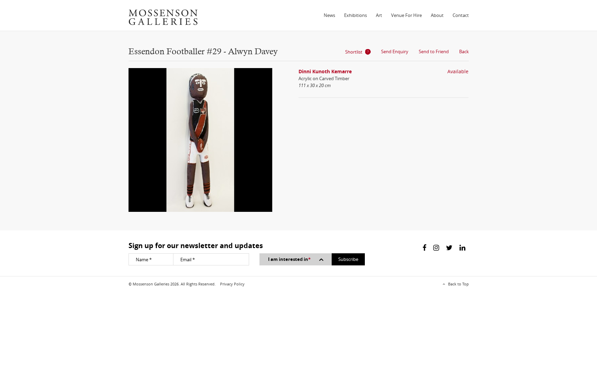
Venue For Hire (406, 15)
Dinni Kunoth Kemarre (325, 71)
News (329, 15)
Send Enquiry (394, 51)
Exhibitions (355, 15)
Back (464, 51)
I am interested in (289, 259)
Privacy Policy (232, 283)
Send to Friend (434, 51)
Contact (461, 15)
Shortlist (353, 52)
